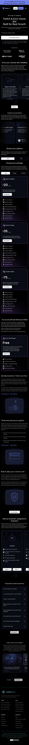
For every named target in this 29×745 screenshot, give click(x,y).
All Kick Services (19, 711)
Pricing (14, 106)
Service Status (4, 725)
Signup (21, 8)
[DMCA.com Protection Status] (14, 740)
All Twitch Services (5, 709)
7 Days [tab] (5, 173)
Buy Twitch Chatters (5, 707)
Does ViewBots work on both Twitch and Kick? (12, 610)
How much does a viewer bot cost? (12, 616)
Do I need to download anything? (11, 621)
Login (15, 8)
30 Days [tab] (14, 173)
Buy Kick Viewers (19, 702)
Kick (16, 569)
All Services (3, 721)
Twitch (6, 569)
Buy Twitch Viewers (5, 702)
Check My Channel (15, 37)
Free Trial (3, 719)
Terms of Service (19, 725)
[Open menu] (26, 8)
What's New (18, 721)
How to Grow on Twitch (21, 719)
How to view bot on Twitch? (10, 589)
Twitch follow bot (5, 445)
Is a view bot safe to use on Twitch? (12, 594)
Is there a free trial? (8, 626)
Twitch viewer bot (5, 393)
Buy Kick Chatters (19, 707)
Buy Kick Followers (20, 704)
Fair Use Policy (19, 727)
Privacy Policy (19, 723)
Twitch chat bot (13, 445)
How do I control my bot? (9, 599)
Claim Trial (6, 353)
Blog (17, 717)
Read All (9, 679)
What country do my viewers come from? (11, 604)
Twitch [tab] (7, 158)
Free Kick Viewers (20, 709)
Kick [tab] (21, 158)
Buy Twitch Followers (5, 704)
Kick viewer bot (13, 393)
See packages (14, 512)
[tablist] (14, 158)
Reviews (3, 723)
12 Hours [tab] (23, 173)
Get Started (6, 194)
